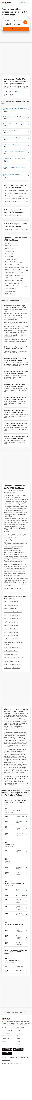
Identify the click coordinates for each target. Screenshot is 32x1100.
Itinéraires (19, 1044)
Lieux (18, 1033)
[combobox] (16, 21)
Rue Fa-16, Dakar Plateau (11, 625)
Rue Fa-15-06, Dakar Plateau (12, 668)
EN (4, 1042)
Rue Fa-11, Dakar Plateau (11, 629)
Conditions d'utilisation (8, 1057)
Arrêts (18, 1038)
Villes (18, 1041)
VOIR (27, 190)
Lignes (18, 1030)
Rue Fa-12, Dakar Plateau (11, 601)
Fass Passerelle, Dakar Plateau (13, 612)
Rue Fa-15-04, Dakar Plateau (12, 647)
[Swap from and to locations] (25, 22)
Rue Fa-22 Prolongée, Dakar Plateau (14, 657)
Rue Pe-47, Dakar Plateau (11, 661)
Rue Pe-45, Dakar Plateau (11, 654)
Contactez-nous (6, 1060)
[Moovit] (6, 3)
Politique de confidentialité (22, 1057)
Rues (18, 1035)
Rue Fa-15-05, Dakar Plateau (12, 664)
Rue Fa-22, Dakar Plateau (11, 635)
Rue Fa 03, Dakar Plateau (11, 608)
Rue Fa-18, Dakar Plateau (11, 622)
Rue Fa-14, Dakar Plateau (11, 651)
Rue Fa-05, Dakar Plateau (11, 605)
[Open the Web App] (7, 1053)
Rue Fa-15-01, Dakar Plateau (12, 615)
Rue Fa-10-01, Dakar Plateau (12, 639)
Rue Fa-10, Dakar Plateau (11, 632)
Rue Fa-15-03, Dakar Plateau (12, 618)
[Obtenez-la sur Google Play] (7, 1049)
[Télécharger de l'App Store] (18, 1049)
